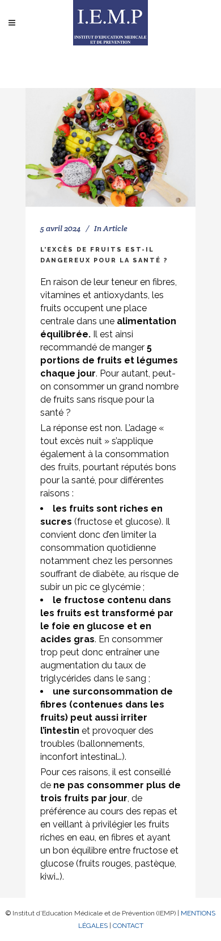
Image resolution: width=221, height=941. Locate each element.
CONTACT (128, 926)
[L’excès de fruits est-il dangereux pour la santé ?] (111, 147)
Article (115, 228)
